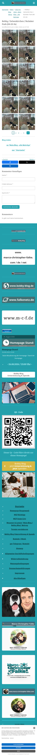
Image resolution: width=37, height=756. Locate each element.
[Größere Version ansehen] (18, 432)
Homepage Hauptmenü (19, 510)
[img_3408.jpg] (10, 105)
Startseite (5, 10)
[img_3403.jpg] (27, 54)
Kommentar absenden (10, 207)
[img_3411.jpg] (27, 121)
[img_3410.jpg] (10, 121)
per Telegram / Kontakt (19, 543)
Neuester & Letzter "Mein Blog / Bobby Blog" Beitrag (20, 523)
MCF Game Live (19, 518)
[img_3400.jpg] (10, 37)
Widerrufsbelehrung (19, 559)
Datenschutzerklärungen (19, 568)
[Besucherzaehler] (7, 332)
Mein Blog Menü (10, 12)
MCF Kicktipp (19, 514)
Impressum (19, 573)
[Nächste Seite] (28, 132)
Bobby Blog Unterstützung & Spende (20, 534)
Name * (4, 175)
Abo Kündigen (19, 578)
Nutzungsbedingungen (19, 563)
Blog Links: (6, 140)
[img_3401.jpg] (27, 37)
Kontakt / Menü (19, 539)
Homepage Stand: (10, 349)
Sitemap (19, 548)
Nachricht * (6, 193)
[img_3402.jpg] (10, 54)
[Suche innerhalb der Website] (3, 3)
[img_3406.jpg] (10, 88)
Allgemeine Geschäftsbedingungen (19, 553)
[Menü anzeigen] (34, 3)
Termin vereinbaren (19, 529)
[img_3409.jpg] (27, 105)
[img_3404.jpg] (10, 71)
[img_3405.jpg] (27, 71)
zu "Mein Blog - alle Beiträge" (18, 145)
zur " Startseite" (18, 150)
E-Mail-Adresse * (7, 184)
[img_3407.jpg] (27, 88)
